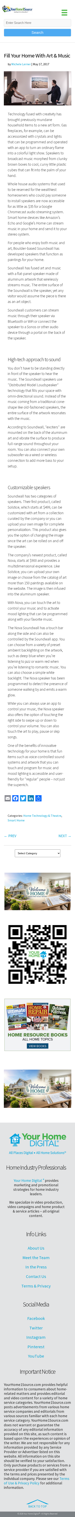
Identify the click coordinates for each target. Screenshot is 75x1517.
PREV (10, 835)
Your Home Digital (29, 1180)
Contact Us (36, 1276)
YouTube (36, 1356)
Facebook (36, 1318)
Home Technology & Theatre (42, 816)
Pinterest (36, 1346)
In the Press (36, 1267)
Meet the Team (36, 1257)
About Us (36, 1248)
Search (37, 32)
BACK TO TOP (37, 1506)
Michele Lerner (21, 64)
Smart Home (16, 820)
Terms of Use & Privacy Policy (36, 1480)
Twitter (36, 1328)
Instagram (36, 1337)
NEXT (64, 835)
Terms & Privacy (36, 1286)
